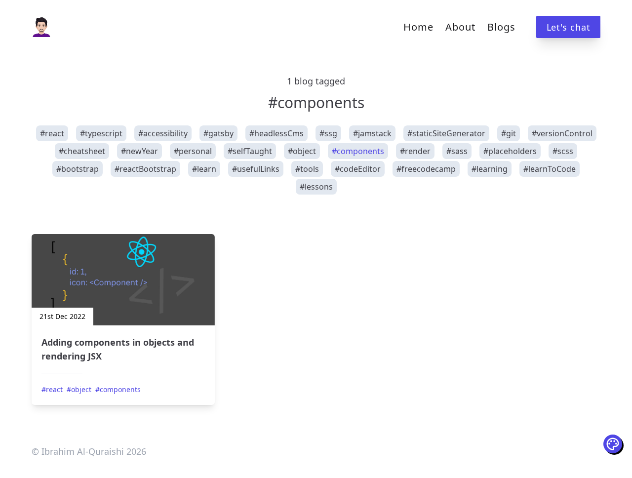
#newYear (139, 151)
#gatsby (218, 133)
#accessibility (163, 133)
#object (302, 151)
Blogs (501, 27)
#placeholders (510, 151)
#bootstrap (77, 168)
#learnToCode (549, 168)
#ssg (328, 133)
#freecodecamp (426, 168)
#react (52, 133)
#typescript (101, 133)
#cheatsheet (82, 151)
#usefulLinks (255, 168)
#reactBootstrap (145, 168)
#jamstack (372, 133)
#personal (193, 151)
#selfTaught (250, 151)
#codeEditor (358, 168)
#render (415, 151)
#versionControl (562, 133)
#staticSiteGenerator (446, 133)
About (460, 27)
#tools (307, 168)
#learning (490, 168)
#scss (563, 151)
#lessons (316, 186)
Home (418, 27)
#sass (457, 151)
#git (508, 133)
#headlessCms (276, 133)
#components (358, 151)
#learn (204, 168)
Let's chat (569, 27)
